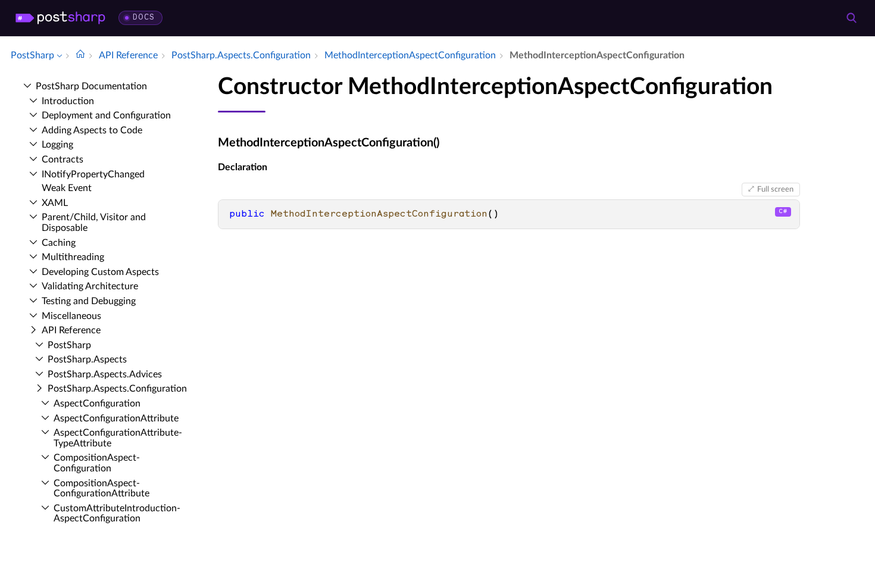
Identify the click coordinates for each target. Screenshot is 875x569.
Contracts (62, 159)
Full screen (775, 189)
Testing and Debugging (89, 301)
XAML (55, 203)
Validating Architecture (90, 286)
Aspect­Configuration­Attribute (116, 418)
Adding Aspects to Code (92, 130)
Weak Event (67, 188)
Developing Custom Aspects (100, 272)
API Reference (71, 330)
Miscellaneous (71, 316)
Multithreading (73, 257)
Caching (59, 243)
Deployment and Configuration (106, 115)
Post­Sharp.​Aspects (87, 359)
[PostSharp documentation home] (80, 55)
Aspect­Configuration (97, 403)
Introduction (68, 101)
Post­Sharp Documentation (91, 86)
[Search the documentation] (851, 18)
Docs (144, 17)
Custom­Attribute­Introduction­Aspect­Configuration (117, 514)
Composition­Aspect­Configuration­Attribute (101, 489)
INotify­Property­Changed (93, 174)
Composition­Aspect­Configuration (97, 463)
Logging (57, 144)
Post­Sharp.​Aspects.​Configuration (117, 388)
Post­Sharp (69, 345)
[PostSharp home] (60, 17)
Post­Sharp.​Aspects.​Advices (105, 374)
